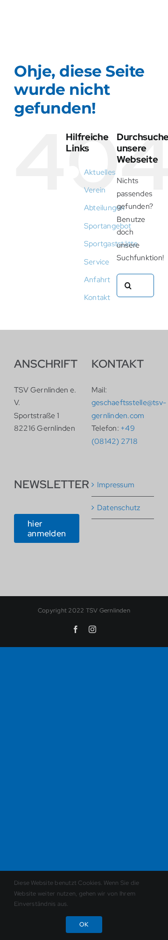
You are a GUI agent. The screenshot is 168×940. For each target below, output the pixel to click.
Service (97, 262)
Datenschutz (118, 508)
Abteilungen (104, 208)
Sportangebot (107, 226)
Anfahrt (97, 280)
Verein (94, 190)
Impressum (115, 485)
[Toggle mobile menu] (149, 35)
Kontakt (97, 297)
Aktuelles (99, 172)
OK (83, 924)
